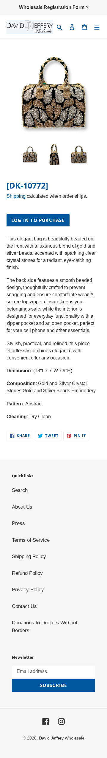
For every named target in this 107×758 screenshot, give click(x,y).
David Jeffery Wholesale (61, 738)
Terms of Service (31, 540)
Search (20, 490)
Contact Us (24, 606)
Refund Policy (27, 573)
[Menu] (97, 27)
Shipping (16, 196)
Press (18, 523)
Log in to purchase (38, 220)
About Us (22, 507)
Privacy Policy (28, 589)
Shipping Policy (29, 556)
